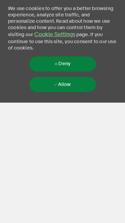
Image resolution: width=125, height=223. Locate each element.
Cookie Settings (54, 34)
